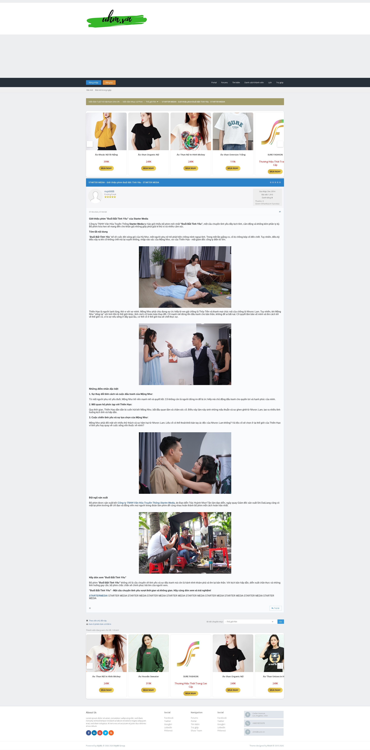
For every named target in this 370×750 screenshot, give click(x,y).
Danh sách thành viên (254, 82)
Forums (224, 82)
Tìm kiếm (236, 82)
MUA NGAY (106, 168)
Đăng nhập (93, 82)
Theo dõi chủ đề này (98, 620)
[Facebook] (88, 733)
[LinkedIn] (94, 733)
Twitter (220, 721)
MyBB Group (119, 745)
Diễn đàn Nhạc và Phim (133, 101)
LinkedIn (221, 727)
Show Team (196, 730)
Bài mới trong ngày (103, 90)
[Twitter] (105, 733)
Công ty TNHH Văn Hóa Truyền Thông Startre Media (146, 503)
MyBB (99, 745)
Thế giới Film (151, 101)
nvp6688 (109, 191)
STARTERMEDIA (98, 595)
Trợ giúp (279, 82)
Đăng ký (109, 82)
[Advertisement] (185, 56)
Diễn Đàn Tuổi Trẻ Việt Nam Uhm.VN (104, 101)
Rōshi (269, 745)
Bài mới (90, 90)
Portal (214, 82)
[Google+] (99, 733)
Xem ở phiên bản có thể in (100, 624)
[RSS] (111, 733)
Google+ (221, 724)
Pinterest (221, 730)
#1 (280, 212)
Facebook (222, 717)
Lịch (270, 82)
